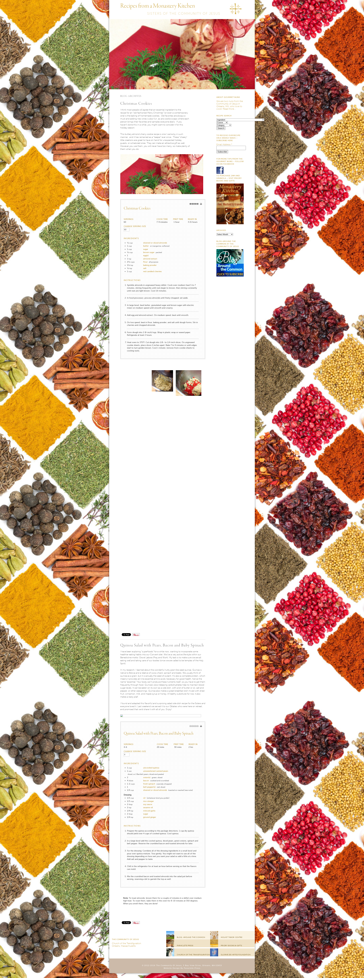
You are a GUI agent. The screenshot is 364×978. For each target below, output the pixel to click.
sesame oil (148, 807)
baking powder (150, 265)
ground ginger (149, 817)
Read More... (229, 108)
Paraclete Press (185, 946)
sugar (145, 249)
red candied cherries (152, 271)
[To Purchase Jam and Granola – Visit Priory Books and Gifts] (230, 223)
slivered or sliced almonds (155, 243)
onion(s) (146, 777)
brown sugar (148, 252)
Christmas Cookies (136, 103)
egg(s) (146, 255)
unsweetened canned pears (155, 771)
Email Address (224, 144)
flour (145, 262)
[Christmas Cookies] (161, 197)
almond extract (150, 259)
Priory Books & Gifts (231, 946)
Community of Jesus (227, 103)
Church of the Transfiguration (126, 943)
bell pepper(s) (149, 787)
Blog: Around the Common (191, 937)
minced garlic (149, 811)
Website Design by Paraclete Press (182, 968)
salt (144, 268)
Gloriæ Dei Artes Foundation (236, 955)
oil (144, 798)
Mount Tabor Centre (231, 937)
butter (146, 246)
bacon (146, 780)
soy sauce (147, 804)
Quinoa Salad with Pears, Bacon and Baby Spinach (162, 645)
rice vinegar (148, 801)
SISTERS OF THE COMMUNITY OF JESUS (183, 13)
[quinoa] (161, 716)
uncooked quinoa (151, 768)
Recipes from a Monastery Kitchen (157, 6)
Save (137, 634)
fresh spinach (149, 784)
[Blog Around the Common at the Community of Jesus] (230, 275)
